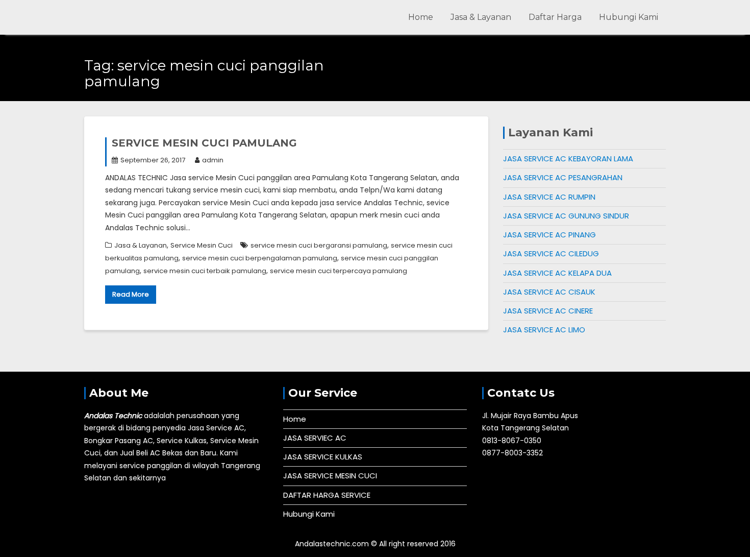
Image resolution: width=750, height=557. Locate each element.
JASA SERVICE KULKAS (322, 456)
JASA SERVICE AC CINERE (548, 310)
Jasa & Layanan (481, 17)
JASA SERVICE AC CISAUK (549, 291)
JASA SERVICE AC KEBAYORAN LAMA (568, 158)
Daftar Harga (555, 17)
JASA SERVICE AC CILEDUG (551, 253)
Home (420, 17)
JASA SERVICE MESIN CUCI (330, 475)
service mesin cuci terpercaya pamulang (338, 271)
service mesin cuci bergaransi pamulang (319, 245)
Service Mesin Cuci (201, 245)
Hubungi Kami (628, 17)
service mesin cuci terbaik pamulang (204, 271)
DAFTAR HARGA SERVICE (326, 495)
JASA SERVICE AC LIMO (544, 329)
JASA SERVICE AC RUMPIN (549, 196)
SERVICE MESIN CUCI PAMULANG (204, 143)
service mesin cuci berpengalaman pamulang (259, 258)
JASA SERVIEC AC (314, 437)
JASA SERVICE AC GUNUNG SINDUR (566, 215)
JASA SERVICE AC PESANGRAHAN (562, 177)
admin (212, 160)
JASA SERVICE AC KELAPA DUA (557, 273)
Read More (130, 294)
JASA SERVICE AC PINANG (549, 234)
